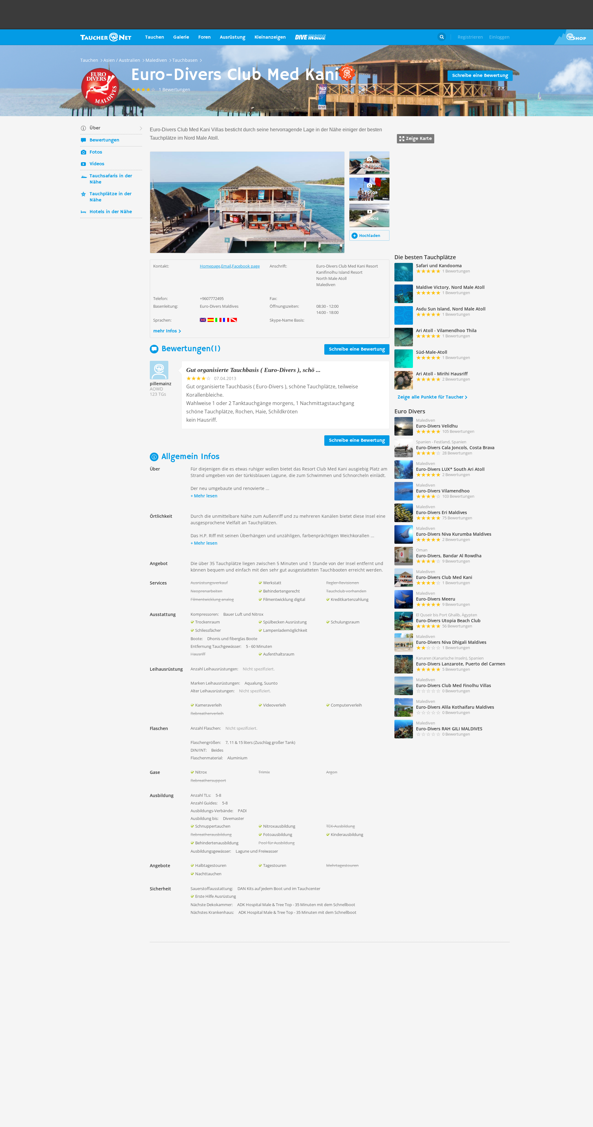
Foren (204, 37)
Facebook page (246, 266)
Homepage (210, 266)
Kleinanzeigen (270, 37)
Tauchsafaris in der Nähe (111, 179)
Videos (97, 164)
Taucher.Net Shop (573, 37)
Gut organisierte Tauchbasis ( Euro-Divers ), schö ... (253, 369)
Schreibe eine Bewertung (480, 76)
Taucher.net (105, 37)
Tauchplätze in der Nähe (110, 197)
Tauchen (154, 37)
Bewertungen (104, 140)
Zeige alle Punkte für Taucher (430, 397)
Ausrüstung (232, 37)
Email (226, 266)
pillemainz (160, 383)
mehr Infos (165, 331)
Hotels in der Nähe (111, 212)
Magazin (310, 37)
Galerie (181, 37)
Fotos (96, 152)
